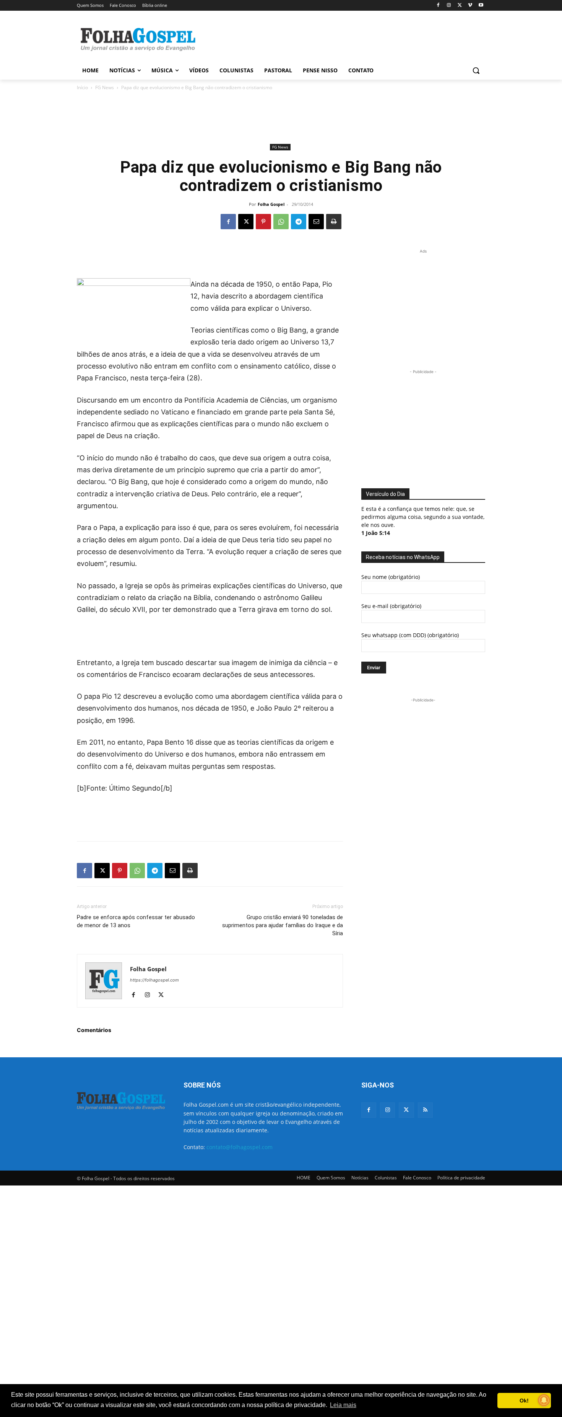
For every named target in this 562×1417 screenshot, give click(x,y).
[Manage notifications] (544, 1400)
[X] (459, 5)
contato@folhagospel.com (239, 1147)
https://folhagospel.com (154, 980)
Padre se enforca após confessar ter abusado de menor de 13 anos (136, 921)
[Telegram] (298, 221)
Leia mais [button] (343, 1405)
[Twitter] (406, 1109)
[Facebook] (438, 5)
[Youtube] (480, 5)
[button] (476, 70)
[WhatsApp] (281, 221)
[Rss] (425, 1109)
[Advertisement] (338, 38)
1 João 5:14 (375, 532)
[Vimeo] (470, 5)
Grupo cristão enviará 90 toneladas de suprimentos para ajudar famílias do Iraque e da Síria (282, 925)
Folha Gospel (271, 204)
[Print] (333, 221)
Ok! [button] (524, 1400)
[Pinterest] (263, 221)
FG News (104, 87)
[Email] (316, 221)
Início (82, 87)
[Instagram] (449, 5)
